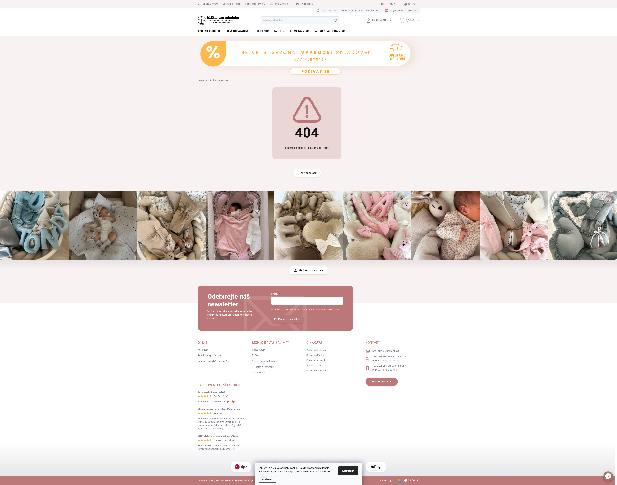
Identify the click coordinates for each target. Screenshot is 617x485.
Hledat (335, 20)
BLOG (255, 355)
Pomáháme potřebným (210, 355)
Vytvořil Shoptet (386, 480)
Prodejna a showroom (263, 367)
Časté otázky (258, 349)
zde (329, 471)
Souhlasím (348, 470)
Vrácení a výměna (279, 4)
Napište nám (258, 372)
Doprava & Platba (231, 4)
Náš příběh (203, 349)
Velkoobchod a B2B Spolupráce (213, 361)
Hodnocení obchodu (303, 4)
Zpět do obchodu (309, 173)
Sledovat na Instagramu (311, 270)
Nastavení (267, 479)
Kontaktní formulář (381, 381)
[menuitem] (211, 31)
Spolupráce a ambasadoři (265, 361)
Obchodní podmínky (255, 4)
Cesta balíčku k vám (208, 4)
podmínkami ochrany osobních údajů (320, 309)
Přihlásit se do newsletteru (287, 319)
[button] (608, 476)
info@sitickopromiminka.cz (386, 351)
